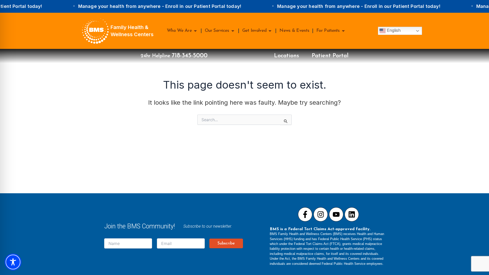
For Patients (328, 31)
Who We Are (179, 31)
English (393, 30)
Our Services (217, 31)
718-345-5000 (190, 56)
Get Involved (254, 31)
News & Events (294, 31)
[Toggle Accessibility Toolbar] (13, 262)
